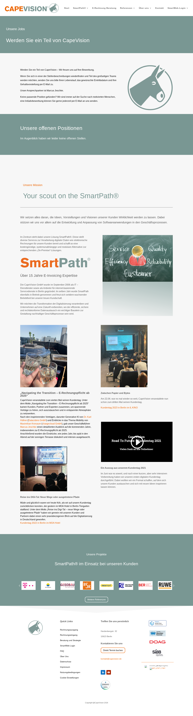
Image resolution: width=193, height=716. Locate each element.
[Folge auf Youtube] (108, 672)
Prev (19, 585)
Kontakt (159, 8)
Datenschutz (65, 661)
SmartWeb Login (67, 646)
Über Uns (64, 656)
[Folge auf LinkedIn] (103, 672)
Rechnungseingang (68, 635)
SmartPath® (79, 8)
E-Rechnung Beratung (104, 8)
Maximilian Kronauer (30, 423)
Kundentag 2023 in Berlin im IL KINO (119, 407)
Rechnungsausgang (69, 630)
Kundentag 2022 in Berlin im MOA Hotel (40, 523)
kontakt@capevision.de (111, 659)
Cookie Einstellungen (69, 678)
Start (66, 8)
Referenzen (126, 8)
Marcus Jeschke (28, 427)
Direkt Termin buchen (113, 650)
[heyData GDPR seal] (105, 689)
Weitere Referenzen (96, 599)
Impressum (65, 667)
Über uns (144, 8)
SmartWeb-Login (177, 8)
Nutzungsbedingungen (70, 672)
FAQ (62, 651)
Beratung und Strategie (70, 640)
